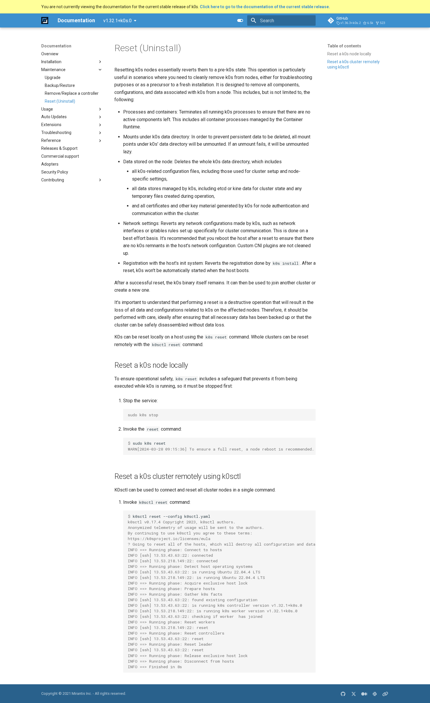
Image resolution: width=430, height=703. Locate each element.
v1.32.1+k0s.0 (117, 20)
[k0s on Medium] (364, 693)
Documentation (56, 46)
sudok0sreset (221, 446)
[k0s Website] (385, 693)
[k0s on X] (353, 693)
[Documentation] (45, 20)
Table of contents (344, 46)
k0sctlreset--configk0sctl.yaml (222, 591)
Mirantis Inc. (82, 693)
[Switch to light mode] (240, 20)
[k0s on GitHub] (343, 693)
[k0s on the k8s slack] (374, 693)
